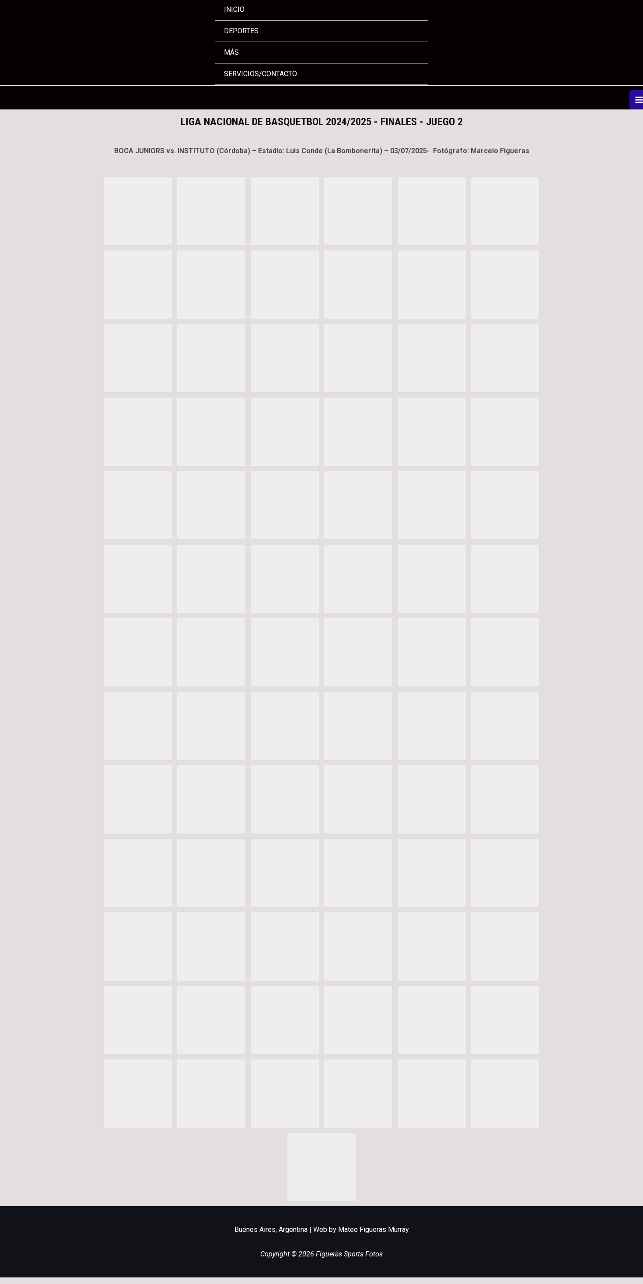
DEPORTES (241, 31)
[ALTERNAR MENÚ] (410, 30)
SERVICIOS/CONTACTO (260, 74)
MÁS (231, 52)
